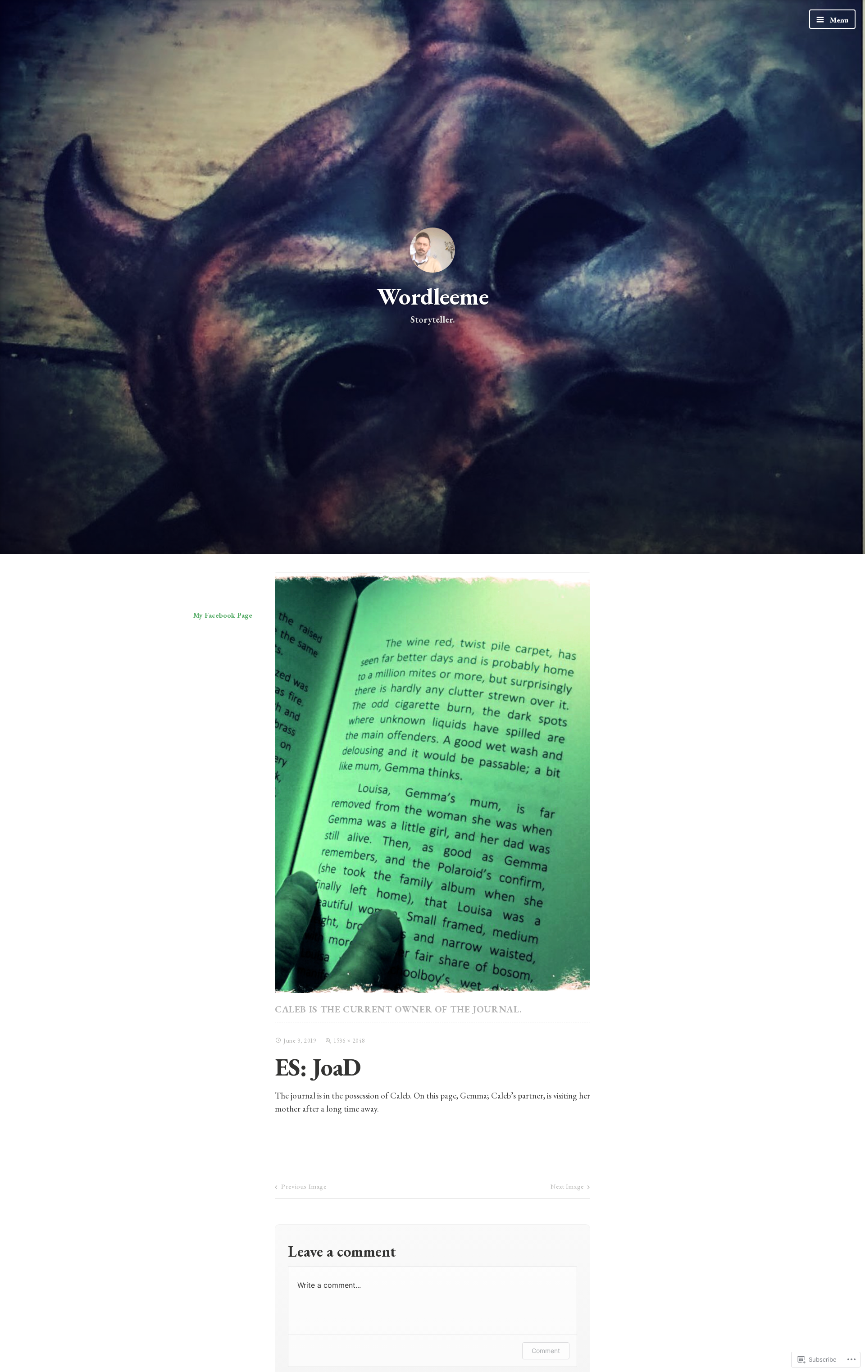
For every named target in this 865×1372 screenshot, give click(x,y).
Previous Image (303, 1186)
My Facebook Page (222, 615)
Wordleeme (433, 296)
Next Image (567, 1186)
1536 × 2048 (348, 1040)
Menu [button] (838, 20)
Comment (546, 1350)
